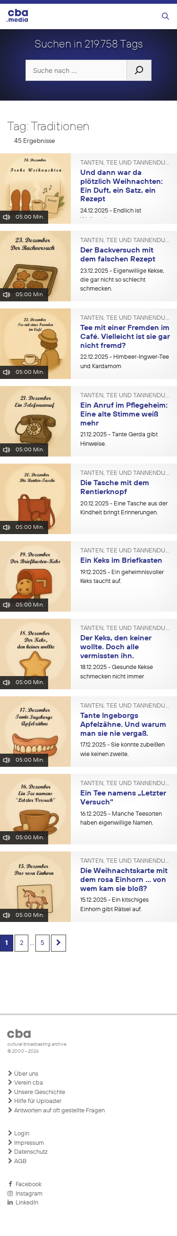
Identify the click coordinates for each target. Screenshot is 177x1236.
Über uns (25, 1074)
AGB (19, 1161)
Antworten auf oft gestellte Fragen (59, 1111)
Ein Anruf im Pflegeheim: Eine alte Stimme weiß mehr (124, 414)
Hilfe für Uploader (37, 1101)
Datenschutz (30, 1152)
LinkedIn (25, 1203)
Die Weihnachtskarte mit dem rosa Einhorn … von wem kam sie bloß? (124, 879)
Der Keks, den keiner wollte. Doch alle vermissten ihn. (116, 647)
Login (21, 1134)
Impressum (28, 1143)
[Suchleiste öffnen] (165, 17)
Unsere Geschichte (39, 1092)
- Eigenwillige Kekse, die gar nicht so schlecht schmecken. (122, 280)
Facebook (27, 1184)
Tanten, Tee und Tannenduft (125, 163)
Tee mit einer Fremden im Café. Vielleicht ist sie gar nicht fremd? (125, 336)
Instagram (27, 1194)
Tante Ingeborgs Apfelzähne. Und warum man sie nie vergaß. (123, 724)
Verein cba (28, 1083)
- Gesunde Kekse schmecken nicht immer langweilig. (116, 676)
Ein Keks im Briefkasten (121, 561)
